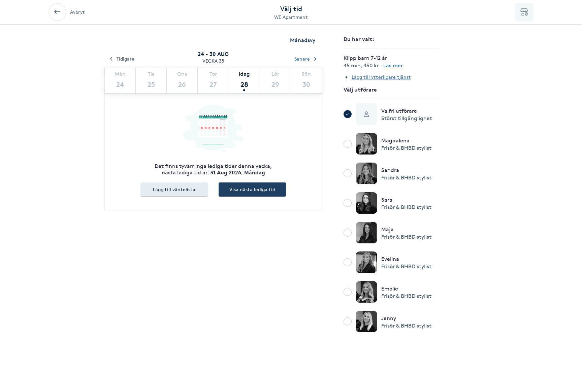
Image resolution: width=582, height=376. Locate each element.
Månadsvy (302, 40)
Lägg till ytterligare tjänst (381, 77)
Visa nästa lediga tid (252, 189)
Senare (302, 59)
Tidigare (125, 59)
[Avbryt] (57, 12)
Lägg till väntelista (174, 189)
